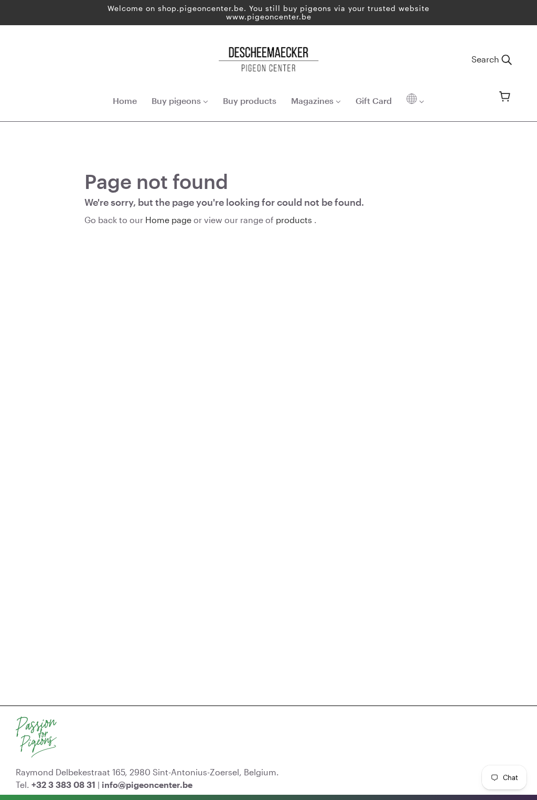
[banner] (268, 58)
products (294, 220)
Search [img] (486, 59)
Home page (168, 220)
